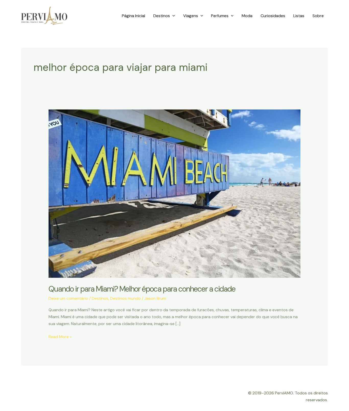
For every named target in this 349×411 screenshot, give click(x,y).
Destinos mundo (125, 298)
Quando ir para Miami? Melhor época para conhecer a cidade (142, 289)
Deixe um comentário (68, 298)
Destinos (161, 15)
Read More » (60, 337)
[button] (172, 16)
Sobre (318, 15)
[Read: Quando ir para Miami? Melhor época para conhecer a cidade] (175, 193)
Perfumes (219, 15)
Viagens (190, 15)
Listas (298, 15)
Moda (247, 15)
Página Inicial (133, 15)
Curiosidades (273, 15)
